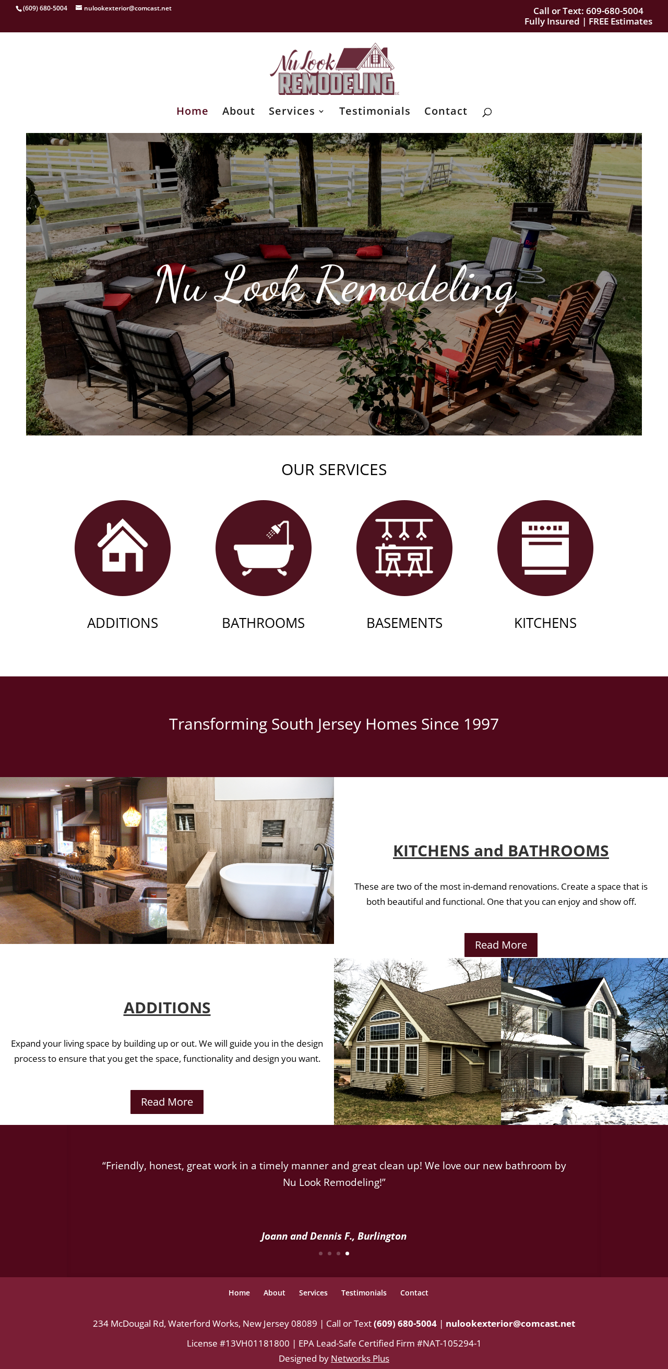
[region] (334, 284)
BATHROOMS (263, 622)
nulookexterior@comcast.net (510, 1323)
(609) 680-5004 (405, 1323)
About (238, 112)
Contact (446, 112)
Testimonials (375, 112)
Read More (501, 945)
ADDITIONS (122, 622)
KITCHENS (545, 622)
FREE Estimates (620, 21)
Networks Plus (360, 1358)
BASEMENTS (404, 622)
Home (192, 112)
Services (292, 112)
